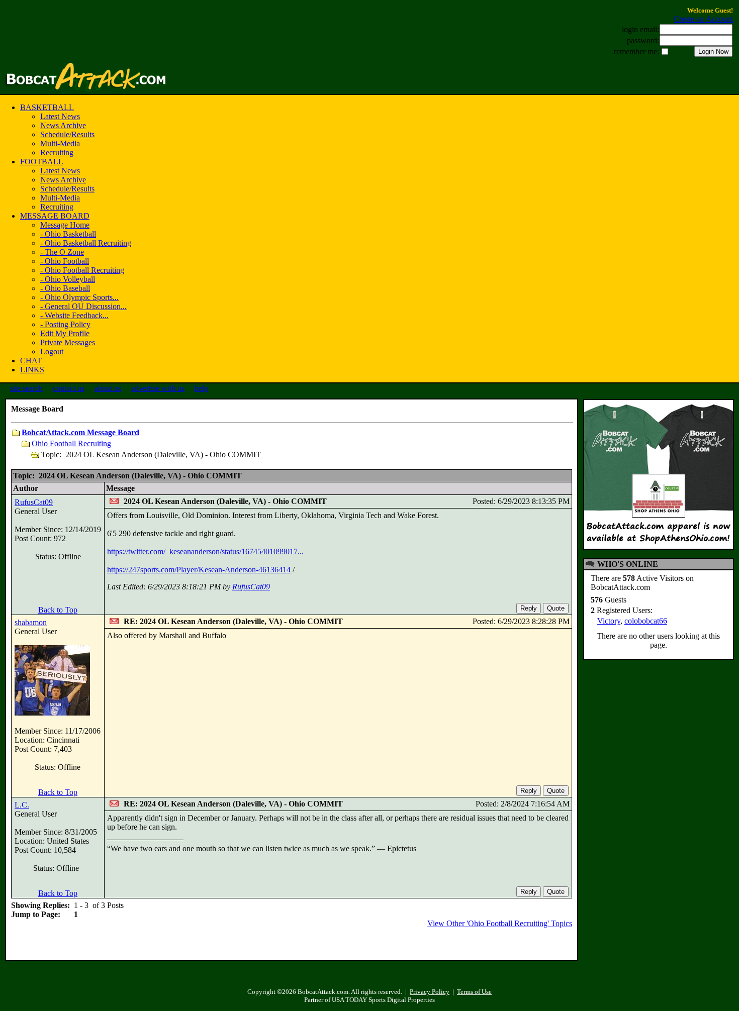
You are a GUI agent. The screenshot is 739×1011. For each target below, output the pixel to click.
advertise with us (157, 388)
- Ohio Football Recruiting (82, 270)
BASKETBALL (47, 107)
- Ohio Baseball (65, 288)
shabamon (31, 622)
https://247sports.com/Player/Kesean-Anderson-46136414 (199, 569)
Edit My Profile (64, 333)
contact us (68, 388)
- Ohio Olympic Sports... (79, 297)
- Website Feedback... (74, 315)
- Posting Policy (65, 324)
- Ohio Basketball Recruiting (85, 243)
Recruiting (56, 152)
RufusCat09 (34, 502)
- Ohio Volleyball (67, 279)
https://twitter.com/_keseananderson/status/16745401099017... (205, 551)
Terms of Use (474, 991)
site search (26, 388)
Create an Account (703, 19)
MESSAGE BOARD (54, 216)
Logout (51, 351)
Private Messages (67, 342)
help (201, 388)
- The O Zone (62, 252)
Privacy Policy (429, 991)
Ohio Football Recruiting (71, 443)
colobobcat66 (645, 621)
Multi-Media (60, 143)
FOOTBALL (41, 161)
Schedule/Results (67, 134)
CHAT (31, 360)
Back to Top (57, 609)
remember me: (636, 51)
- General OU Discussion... (83, 306)
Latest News (60, 116)
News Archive (63, 125)
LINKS (32, 369)
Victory (608, 621)
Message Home (64, 225)
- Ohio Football (64, 261)
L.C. (22, 804)
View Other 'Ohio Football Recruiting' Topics (499, 923)
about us (108, 388)
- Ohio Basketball (68, 234)
